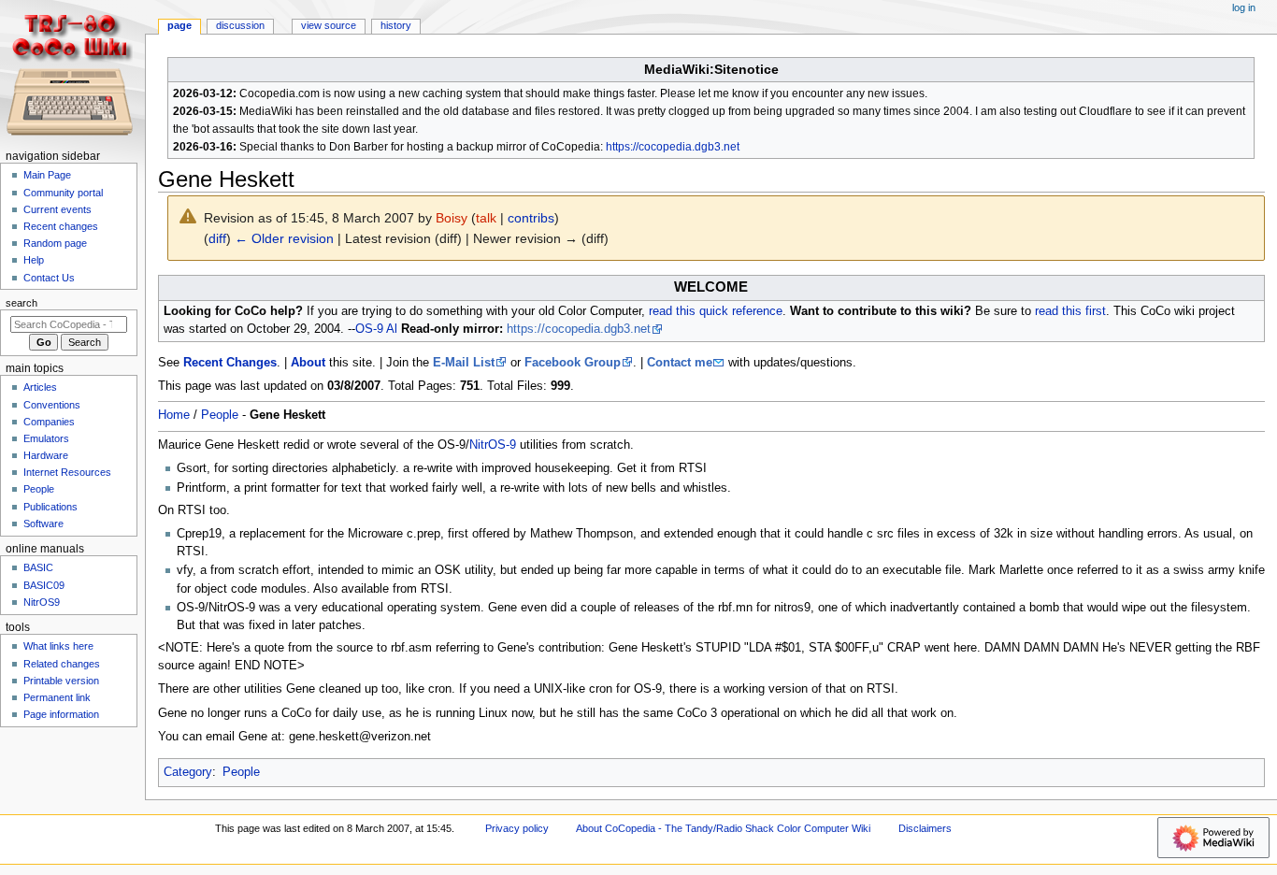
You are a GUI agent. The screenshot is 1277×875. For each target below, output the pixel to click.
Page (179, 25)
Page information (61, 714)
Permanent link (57, 697)
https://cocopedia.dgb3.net (672, 146)
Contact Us (49, 277)
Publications (50, 506)
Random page (55, 243)
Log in (1243, 7)
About (308, 362)
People (219, 415)
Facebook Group (572, 362)
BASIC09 (44, 585)
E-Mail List (464, 362)
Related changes (61, 663)
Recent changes (60, 226)
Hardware (45, 455)
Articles (40, 387)
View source (328, 25)
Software (43, 523)
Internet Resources (67, 472)
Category (188, 772)
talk (486, 217)
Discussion (240, 25)
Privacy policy (517, 828)
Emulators (46, 438)
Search (21, 302)
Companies (49, 421)
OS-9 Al (376, 329)
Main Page (47, 174)
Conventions (51, 404)
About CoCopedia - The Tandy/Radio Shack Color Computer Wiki (723, 828)
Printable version (61, 680)
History (395, 25)
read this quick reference (715, 311)
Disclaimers (925, 828)
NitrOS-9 (492, 445)
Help (33, 259)
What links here (58, 646)
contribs (531, 217)
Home (174, 415)
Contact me (679, 362)
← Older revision (284, 238)
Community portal (63, 192)
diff (217, 238)
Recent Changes (230, 362)
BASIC (38, 567)
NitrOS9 (41, 602)
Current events (57, 209)
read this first (1070, 311)
